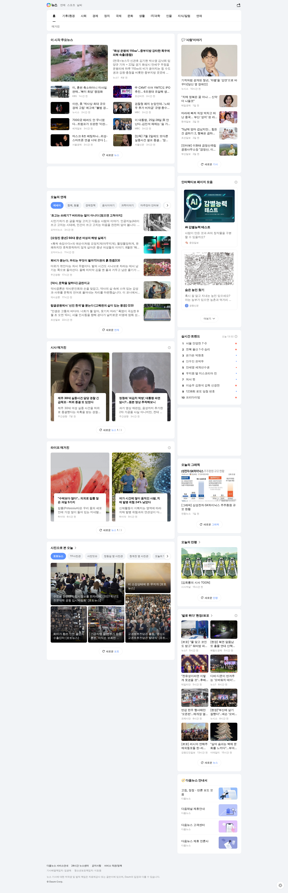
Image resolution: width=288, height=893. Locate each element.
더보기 (207, 318)
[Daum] (49, 5)
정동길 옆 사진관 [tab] (113, 556)
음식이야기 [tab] (108, 205)
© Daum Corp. (55, 881)
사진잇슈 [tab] (92, 556)
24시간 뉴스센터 (80, 865)
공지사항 (96, 865)
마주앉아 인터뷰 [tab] (149, 205)
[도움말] (169, 347)
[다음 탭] (167, 205)
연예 (63, 5)
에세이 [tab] (57, 205)
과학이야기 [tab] (127, 205)
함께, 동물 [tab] (73, 205)
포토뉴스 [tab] (58, 556)
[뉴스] (54, 5)
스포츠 (71, 5)
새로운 (112, 155)
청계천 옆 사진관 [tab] (139, 556)
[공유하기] (238, 5)
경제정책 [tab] (91, 205)
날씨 (79, 5)
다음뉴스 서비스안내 (57, 865)
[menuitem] (54, 16)
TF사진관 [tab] (75, 556)
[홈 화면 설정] (280, 885)
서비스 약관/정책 (113, 865)
